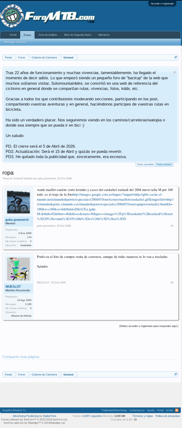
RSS (176, 410)
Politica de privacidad (167, 416)
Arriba (169, 410)
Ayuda (151, 410)
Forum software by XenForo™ (34, 419)
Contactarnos (137, 410)
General (18, 178)
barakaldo (26, 245)
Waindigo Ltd (57, 422)
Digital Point (49, 416)
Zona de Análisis (47, 34)
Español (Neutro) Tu (14, 410)
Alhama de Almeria (21, 315)
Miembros (104, 34)
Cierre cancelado (145, 164)
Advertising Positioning (26, 416)
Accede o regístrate (162, 3)
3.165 (28, 304)
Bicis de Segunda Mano (77, 34)
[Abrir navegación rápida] (175, 57)
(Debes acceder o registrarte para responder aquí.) (148, 326)
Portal (13, 34)
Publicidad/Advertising (114, 410)
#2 (172, 282)
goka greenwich (47, 178)
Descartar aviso (174, 72)
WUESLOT (13, 286)
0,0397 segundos (92, 416)
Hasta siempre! (164, 164)
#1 (172, 225)
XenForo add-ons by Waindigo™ (22, 422)
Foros (27, 35)
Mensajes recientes (15, 42)
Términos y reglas (142, 416)
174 (29, 237)
